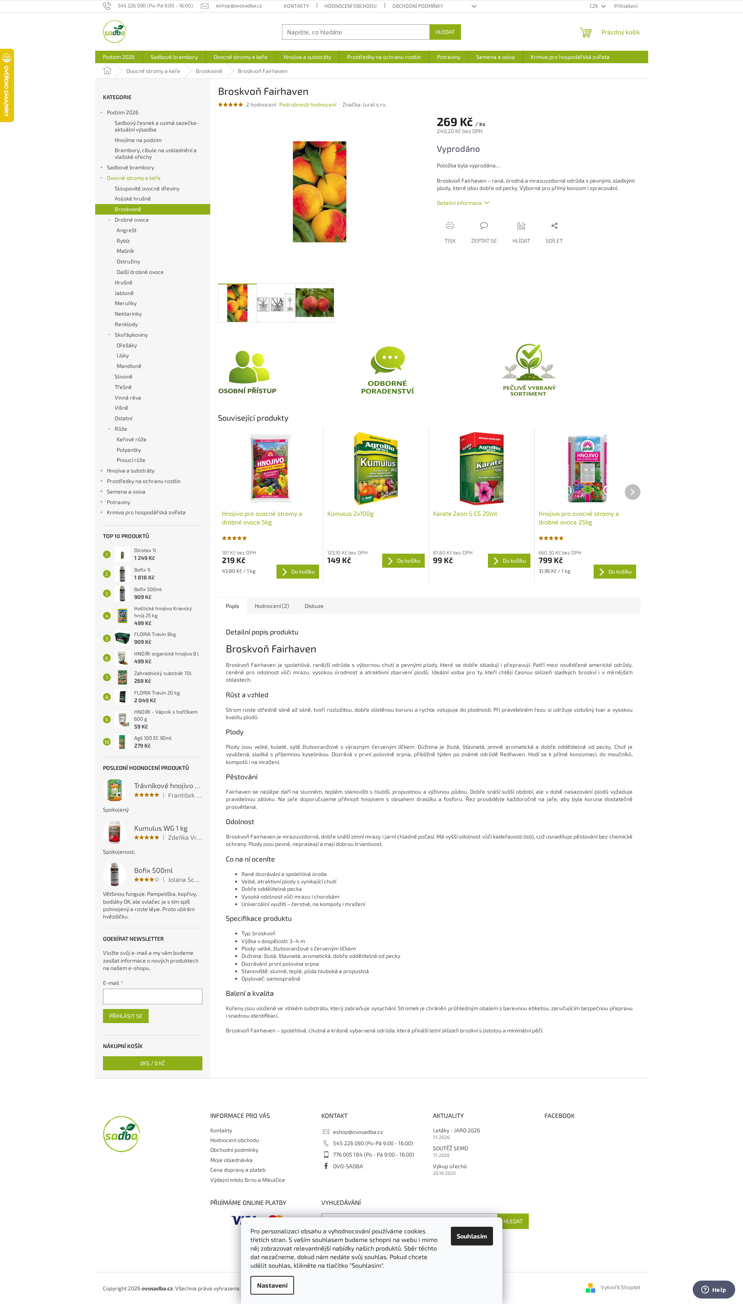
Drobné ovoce (132, 219)
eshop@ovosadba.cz (358, 1131)
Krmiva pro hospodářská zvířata (146, 512)
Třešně (123, 387)
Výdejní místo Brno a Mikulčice (247, 1179)
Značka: (364, 104)
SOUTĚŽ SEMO (450, 1148)
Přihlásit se (125, 1016)
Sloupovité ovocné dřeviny (147, 188)
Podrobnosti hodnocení (307, 104)
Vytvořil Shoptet (620, 1287)
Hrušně (124, 282)
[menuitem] (118, 57)
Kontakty (296, 6)
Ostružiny (128, 261)
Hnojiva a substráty (130, 470)
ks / (152, 1063)
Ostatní (123, 418)
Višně (121, 407)
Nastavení (272, 1285)
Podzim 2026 (122, 112)
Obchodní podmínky (417, 6)
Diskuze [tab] (314, 605)
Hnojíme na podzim (138, 140)
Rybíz (123, 240)
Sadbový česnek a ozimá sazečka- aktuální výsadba (157, 126)
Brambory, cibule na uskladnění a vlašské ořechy (156, 153)
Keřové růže (132, 439)
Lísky (123, 355)
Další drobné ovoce (140, 271)
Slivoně (124, 376)
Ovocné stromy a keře (134, 177)
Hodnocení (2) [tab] (272, 605)
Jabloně (124, 293)
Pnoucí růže (131, 460)
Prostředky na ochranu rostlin (144, 481)
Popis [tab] (232, 605)
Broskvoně (128, 209)
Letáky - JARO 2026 (456, 1130)
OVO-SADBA (348, 1166)
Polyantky (129, 449)
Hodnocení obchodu (351, 6)
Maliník (125, 250)
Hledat (445, 31)
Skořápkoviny (131, 334)
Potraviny (118, 502)
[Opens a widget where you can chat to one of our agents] (713, 1290)
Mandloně (129, 365)
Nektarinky (128, 313)
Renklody (126, 324)
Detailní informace (459, 202)
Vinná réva (128, 397)
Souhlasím (472, 1236)
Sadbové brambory (130, 167)
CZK (594, 6)
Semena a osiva (126, 491)
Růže (121, 428)
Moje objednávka (231, 1160)
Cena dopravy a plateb (238, 1169)
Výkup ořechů (450, 1166)
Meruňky (126, 303)
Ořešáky (127, 345)
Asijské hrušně (133, 198)
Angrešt (127, 230)
